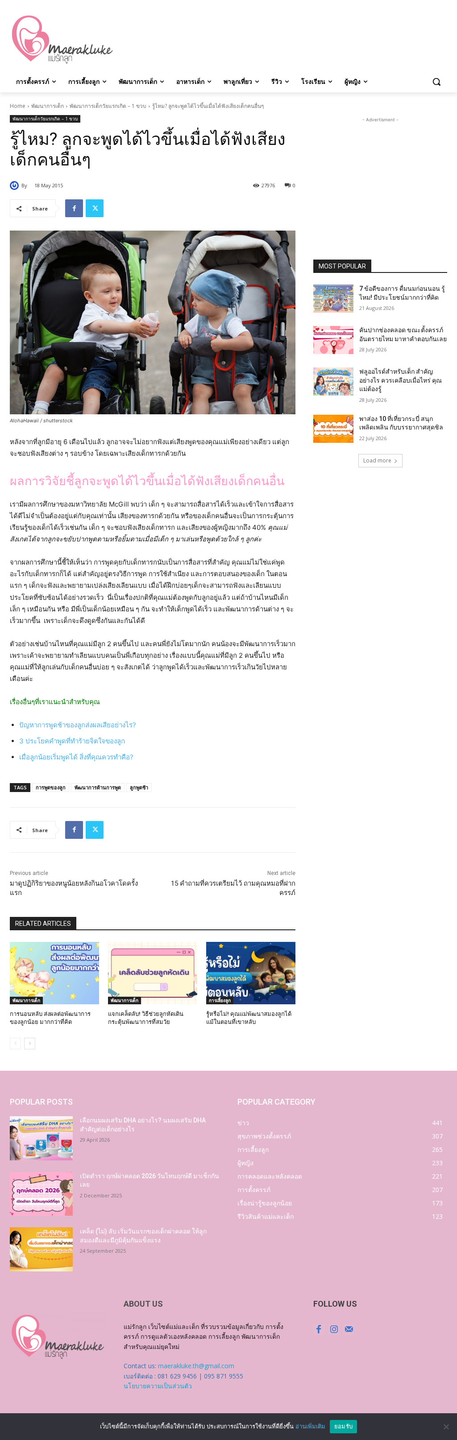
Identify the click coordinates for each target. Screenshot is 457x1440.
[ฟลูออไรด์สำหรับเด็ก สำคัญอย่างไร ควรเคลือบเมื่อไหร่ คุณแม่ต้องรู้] (333, 381)
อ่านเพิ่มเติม (310, 1426)
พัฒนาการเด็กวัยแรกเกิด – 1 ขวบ (108, 106)
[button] (436, 81)
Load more (377, 460)
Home (17, 106)
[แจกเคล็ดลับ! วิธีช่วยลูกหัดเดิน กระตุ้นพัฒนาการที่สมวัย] (152, 973)
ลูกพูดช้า (139, 787)
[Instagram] (333, 1329)
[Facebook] (74, 208)
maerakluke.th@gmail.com (196, 1366)
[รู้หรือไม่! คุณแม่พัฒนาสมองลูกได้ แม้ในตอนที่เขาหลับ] (250, 973)
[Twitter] (95, 208)
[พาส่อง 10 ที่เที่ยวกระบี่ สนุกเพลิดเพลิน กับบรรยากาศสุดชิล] (333, 429)
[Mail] (349, 1329)
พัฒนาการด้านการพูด (98, 787)
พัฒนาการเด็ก (47, 106)
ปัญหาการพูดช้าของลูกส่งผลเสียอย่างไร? (77, 725)
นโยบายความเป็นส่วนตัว (158, 1386)
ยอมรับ (343, 1426)
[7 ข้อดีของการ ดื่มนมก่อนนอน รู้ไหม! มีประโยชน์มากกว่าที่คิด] (333, 299)
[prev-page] (15, 1043)
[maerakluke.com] (62, 39)
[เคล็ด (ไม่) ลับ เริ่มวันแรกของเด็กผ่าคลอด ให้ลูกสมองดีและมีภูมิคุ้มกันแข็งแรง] (41, 1249)
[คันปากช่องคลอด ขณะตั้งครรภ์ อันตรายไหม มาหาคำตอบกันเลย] (333, 340)
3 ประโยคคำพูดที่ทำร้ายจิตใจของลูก (72, 741)
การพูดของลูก (51, 787)
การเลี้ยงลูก (220, 1000)
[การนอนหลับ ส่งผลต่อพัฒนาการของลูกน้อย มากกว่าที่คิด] (54, 973)
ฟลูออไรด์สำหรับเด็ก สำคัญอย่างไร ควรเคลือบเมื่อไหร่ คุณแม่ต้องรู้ (400, 380)
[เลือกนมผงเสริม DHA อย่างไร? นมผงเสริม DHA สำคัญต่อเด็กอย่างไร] (41, 1138)
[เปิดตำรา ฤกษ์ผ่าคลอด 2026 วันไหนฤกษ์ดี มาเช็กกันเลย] (41, 1194)
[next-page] (29, 1043)
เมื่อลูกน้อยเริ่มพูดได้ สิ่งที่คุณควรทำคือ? (76, 757)
